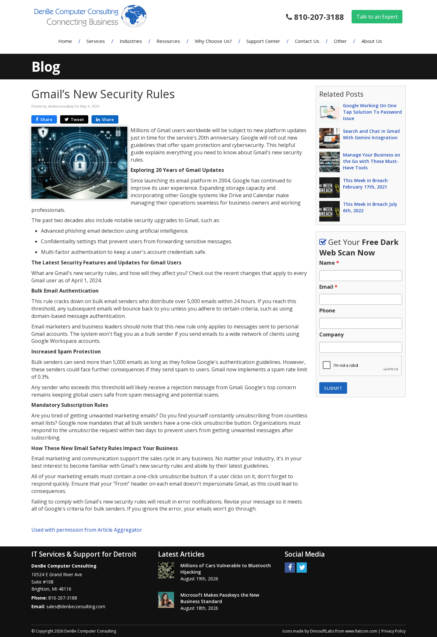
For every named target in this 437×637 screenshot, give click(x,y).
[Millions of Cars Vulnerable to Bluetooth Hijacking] (166, 570)
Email (328, 287)
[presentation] (360, 365)
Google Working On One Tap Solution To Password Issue (372, 111)
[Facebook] (290, 567)
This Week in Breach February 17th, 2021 (365, 183)
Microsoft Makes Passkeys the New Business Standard (219, 598)
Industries (131, 41)
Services (95, 41)
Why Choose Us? (213, 41)
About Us (372, 41)
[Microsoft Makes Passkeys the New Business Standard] (166, 600)
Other (340, 41)
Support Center (263, 41)
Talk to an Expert (377, 16)
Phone (327, 310)
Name (329, 263)
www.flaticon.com (361, 631)
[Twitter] (302, 567)
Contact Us (307, 41)
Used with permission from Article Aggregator (86, 529)
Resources (168, 41)
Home (65, 41)
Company (331, 334)
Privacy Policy (393, 631)
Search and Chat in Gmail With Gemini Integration (371, 134)
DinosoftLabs (322, 631)
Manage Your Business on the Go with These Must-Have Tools (371, 161)
